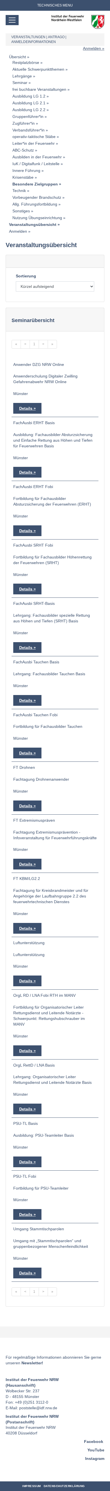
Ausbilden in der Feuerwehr (37, 157)
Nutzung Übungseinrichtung (37, 217)
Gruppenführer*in (27, 116)
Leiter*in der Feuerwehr (33, 143)
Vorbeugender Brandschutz (36, 197)
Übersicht (17, 57)
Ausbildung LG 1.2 (28, 96)
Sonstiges (21, 211)
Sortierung (26, 276)
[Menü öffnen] (12, 20)
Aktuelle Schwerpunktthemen (38, 69)
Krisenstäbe (23, 177)
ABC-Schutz (23, 150)
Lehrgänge (22, 76)
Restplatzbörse (25, 62)
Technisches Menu (55, 5)
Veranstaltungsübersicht (32, 224)
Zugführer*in (23, 123)
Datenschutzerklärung (64, 1486)
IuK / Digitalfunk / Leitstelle (36, 163)
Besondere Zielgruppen (35, 184)
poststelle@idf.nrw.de (38, 1408)
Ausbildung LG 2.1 (28, 103)
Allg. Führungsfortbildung (34, 204)
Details (25, 408)
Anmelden (92, 48)
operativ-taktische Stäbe (34, 136)
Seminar (19, 82)
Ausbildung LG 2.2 (28, 109)
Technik (19, 190)
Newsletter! (32, 1363)
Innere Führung (26, 170)
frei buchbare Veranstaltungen (39, 89)
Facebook (93, 1441)
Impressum (31, 1486)
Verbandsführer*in (28, 130)
